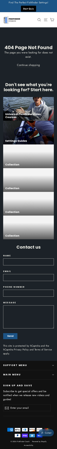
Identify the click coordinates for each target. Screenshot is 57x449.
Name (7, 255)
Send (10, 336)
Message (9, 302)
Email (7, 271)
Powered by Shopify (39, 441)
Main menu (12, 374)
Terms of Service (43, 349)
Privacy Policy (21, 349)
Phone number (14, 287)
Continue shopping (28, 65)
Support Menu (15, 365)
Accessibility (28, 445)
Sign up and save (17, 385)
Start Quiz (28, 8)
